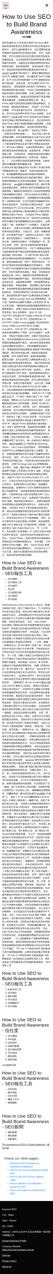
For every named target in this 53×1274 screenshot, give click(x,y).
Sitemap (6, 1255)
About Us (6, 1266)
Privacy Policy (9, 1261)
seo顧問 (31, 322)
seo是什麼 (17, 117)
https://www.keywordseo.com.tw (18, 1250)
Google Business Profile (14, 1241)
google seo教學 (10, 73)
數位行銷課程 (16, 444)
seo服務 (18, 184)
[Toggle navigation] (47, 5)
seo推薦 (41, 793)
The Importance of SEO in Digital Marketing (24, 1144)
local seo (29, 760)
